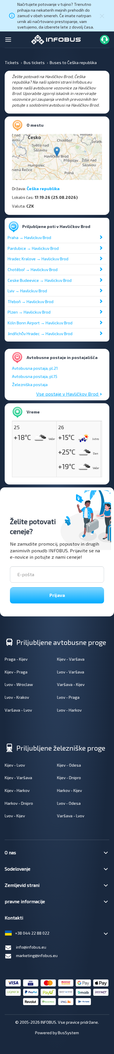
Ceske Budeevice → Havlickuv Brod (40, 280)
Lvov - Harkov (69, 710)
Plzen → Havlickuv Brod (29, 312)
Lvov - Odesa (69, 803)
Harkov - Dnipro (19, 803)
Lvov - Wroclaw (19, 684)
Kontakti (14, 917)
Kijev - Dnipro (69, 777)
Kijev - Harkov (17, 790)
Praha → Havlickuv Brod (29, 237)
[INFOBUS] (56, 38)
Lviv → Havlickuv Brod (27, 290)
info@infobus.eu (31, 947)
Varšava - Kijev (70, 684)
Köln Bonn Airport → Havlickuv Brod (40, 322)
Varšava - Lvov (18, 710)
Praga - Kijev (16, 659)
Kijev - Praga (16, 671)
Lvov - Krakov (17, 697)
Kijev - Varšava (70, 659)
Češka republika (43, 188)
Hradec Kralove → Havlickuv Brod (38, 258)
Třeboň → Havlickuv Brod (30, 301)
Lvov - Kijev (15, 815)
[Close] (102, 16)
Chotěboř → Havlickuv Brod (33, 269)
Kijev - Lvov (15, 765)
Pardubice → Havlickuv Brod (33, 248)
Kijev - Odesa (69, 765)
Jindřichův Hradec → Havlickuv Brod (40, 333)
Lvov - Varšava (70, 671)
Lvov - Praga (68, 697)
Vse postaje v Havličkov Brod (67, 394)
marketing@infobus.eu (37, 955)
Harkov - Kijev (69, 790)
